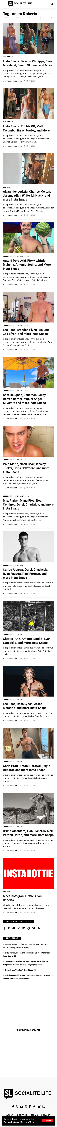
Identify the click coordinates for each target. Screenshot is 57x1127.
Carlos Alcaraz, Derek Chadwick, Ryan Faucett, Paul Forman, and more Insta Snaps (25, 573)
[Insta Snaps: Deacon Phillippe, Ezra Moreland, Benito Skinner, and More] (28, 38)
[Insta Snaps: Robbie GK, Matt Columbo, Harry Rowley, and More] (28, 103)
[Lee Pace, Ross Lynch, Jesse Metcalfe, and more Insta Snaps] (28, 681)
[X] (9, 928)
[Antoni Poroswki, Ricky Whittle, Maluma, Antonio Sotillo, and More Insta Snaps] (28, 237)
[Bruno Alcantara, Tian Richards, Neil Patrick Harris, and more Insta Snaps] (28, 808)
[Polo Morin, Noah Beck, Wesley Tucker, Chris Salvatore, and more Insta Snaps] (28, 441)
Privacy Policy (10, 1122)
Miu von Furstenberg (12, 81)
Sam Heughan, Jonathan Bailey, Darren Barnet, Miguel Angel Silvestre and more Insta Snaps (24, 399)
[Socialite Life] (20, 4)
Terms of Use (27, 1122)
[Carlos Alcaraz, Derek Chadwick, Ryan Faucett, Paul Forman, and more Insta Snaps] (28, 546)
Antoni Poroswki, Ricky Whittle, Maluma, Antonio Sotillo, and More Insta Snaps (27, 264)
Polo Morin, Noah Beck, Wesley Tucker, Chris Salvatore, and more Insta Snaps (26, 468)
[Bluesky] (34, 928)
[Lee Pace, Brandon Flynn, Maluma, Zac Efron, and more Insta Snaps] (28, 307)
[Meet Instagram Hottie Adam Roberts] (28, 873)
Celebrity (7, 256)
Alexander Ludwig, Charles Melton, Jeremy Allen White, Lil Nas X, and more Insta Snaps (27, 195)
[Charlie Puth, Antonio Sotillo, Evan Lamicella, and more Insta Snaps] (28, 616)
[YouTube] (14, 928)
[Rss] (39, 928)
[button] (47, 1120)
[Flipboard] (23, 928)
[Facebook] (4, 928)
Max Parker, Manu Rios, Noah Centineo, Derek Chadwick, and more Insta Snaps (28, 504)
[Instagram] (18, 928)
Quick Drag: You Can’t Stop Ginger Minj (21, 970)
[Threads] (28, 928)
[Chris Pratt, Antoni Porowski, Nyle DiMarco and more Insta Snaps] (28, 743)
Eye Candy (8, 57)
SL (28, 256)
